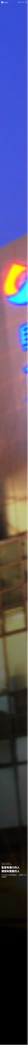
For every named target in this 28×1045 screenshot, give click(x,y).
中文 (19, 2)
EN (22, 2)
